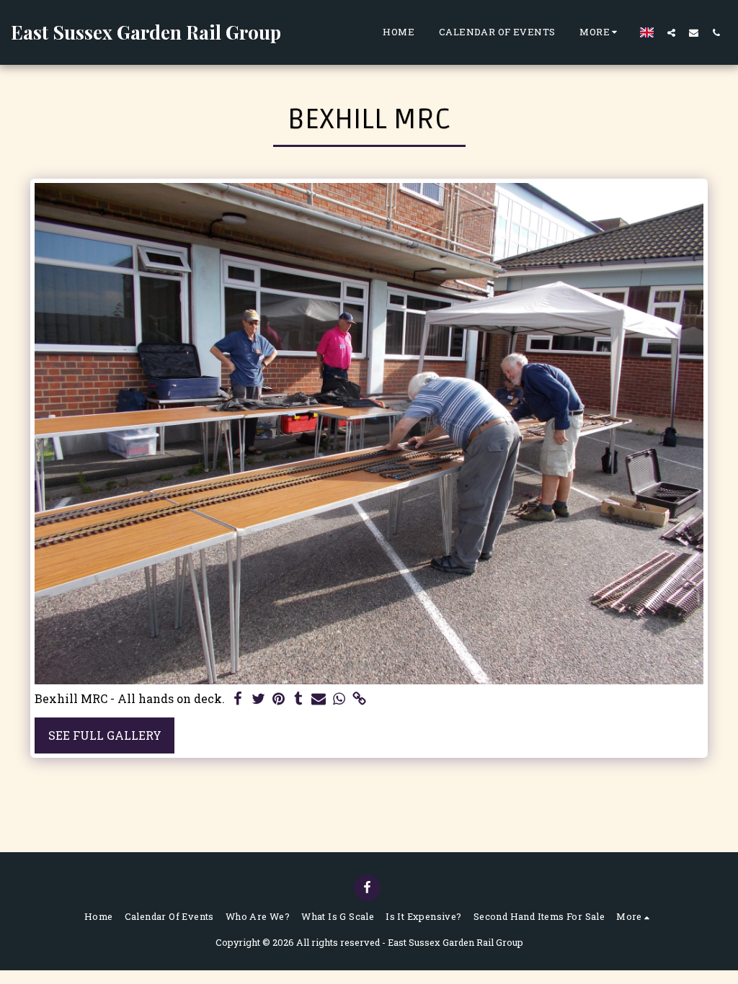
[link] (359, 699)
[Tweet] (258, 699)
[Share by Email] (318, 699)
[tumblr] (298, 699)
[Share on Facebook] (238, 699)
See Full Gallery (104, 735)
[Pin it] (278, 699)
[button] (671, 32)
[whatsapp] (339, 699)
